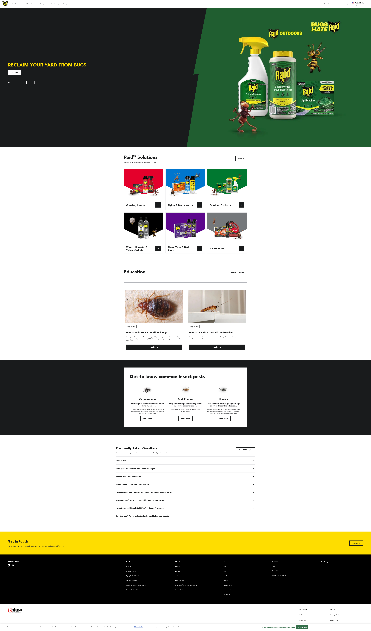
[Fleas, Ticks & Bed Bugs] (199, 248)
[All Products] (241, 248)
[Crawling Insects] (158, 205)
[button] (360, 3)
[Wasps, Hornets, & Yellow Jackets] (158, 248)
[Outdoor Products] (241, 205)
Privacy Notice (138, 627)
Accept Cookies (302, 627)
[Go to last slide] (28, 82)
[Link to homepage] (5, 4)
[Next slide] (33, 82)
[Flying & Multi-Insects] (199, 205)
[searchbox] (334, 4)
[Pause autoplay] (9, 82)
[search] (346, 4)
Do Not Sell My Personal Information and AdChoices (278, 627)
